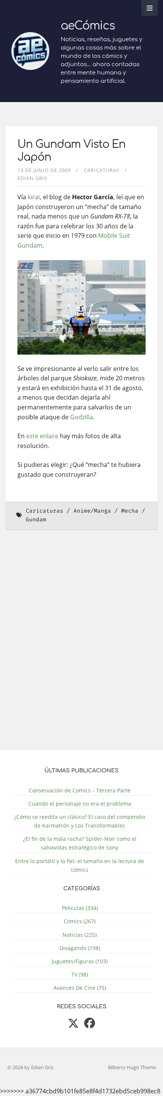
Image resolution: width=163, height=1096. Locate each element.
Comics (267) (80, 921)
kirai (34, 197)
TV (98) (79, 974)
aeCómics (88, 26)
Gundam (36, 519)
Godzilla (81, 417)
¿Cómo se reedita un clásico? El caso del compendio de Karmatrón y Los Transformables (79, 821)
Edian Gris (32, 178)
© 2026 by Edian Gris (30, 1067)
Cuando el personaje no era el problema (79, 803)
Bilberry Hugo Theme (132, 1067)
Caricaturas (101, 170)
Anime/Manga (92, 511)
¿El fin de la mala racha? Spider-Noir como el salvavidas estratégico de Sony (79, 843)
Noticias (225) (80, 934)
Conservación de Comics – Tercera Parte (79, 790)
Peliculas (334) (80, 908)
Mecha (129, 511)
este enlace (42, 436)
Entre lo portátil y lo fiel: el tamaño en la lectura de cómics (79, 865)
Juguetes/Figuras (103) (80, 961)
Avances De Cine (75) (79, 987)
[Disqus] (81, 644)
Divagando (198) (80, 948)
